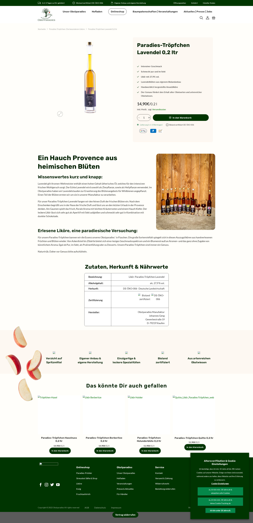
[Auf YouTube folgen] (58, 485)
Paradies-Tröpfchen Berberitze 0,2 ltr (104, 439)
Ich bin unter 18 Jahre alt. (220, 510)
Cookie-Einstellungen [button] (220, 483)
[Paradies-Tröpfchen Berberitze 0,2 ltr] (104, 415)
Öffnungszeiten (179, 3)
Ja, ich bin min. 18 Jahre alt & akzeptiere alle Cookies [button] (220, 491)
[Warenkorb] (213, 18)
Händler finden (209, 3)
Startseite (42, 29)
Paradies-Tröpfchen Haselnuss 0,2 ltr (59, 439)
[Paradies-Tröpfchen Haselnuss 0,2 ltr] (59, 415)
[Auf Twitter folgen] (52, 485)
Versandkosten (159, 109)
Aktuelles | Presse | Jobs (198, 11)
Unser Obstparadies (74, 11)
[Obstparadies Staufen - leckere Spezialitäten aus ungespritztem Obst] (46, 14)
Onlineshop (117, 11)
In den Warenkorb (182, 118)
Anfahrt (194, 3)
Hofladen (97, 11)
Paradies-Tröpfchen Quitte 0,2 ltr (194, 438)
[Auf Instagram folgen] (46, 485)
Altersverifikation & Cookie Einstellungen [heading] (220, 462)
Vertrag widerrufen (125, 514)
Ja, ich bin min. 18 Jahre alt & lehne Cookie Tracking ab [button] (220, 501)
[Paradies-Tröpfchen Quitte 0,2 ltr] (194, 415)
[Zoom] (60, 114)
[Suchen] (201, 18)
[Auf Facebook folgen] (41, 485)
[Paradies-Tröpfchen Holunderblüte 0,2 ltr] (149, 415)
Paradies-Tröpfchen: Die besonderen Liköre (67, 29)
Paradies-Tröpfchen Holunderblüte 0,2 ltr (149, 439)
